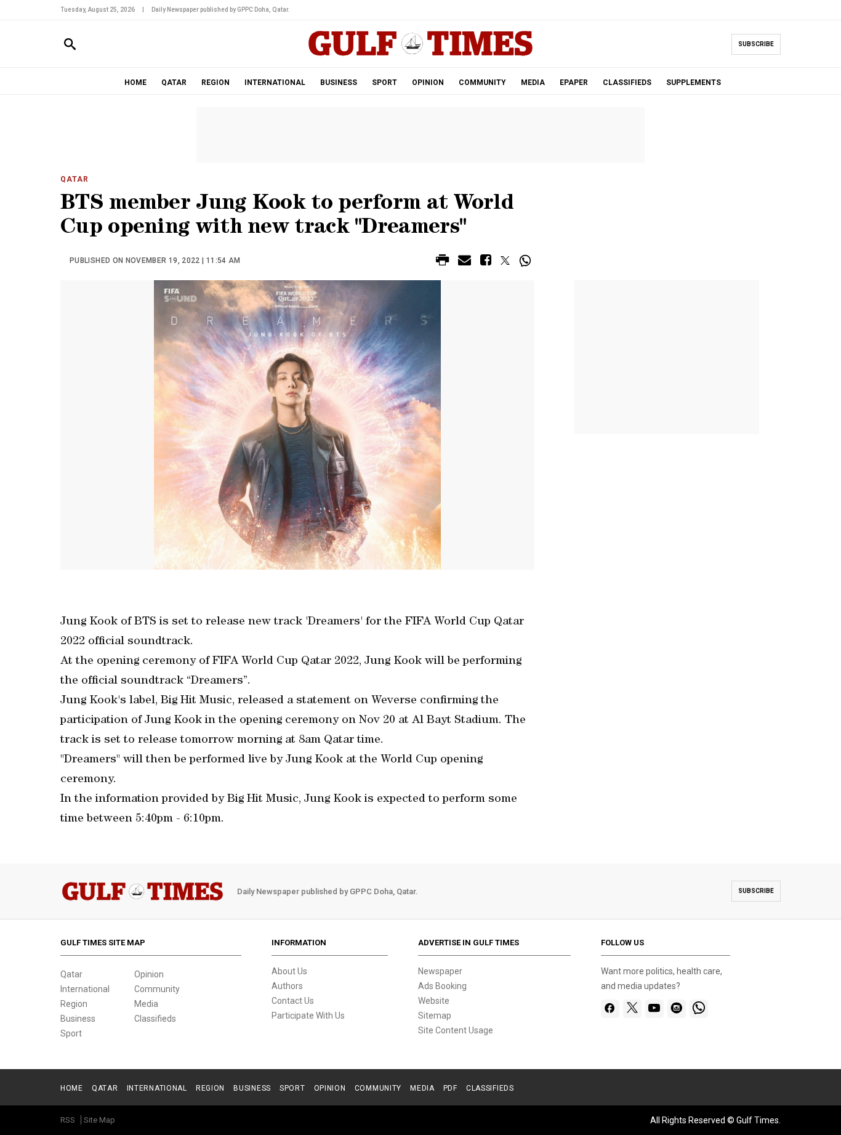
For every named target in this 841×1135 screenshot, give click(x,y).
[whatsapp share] (526, 260)
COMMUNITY (482, 82)
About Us (289, 971)
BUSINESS (338, 82)
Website (433, 1001)
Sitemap (434, 1015)
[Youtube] (654, 1009)
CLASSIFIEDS (627, 82)
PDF (450, 1088)
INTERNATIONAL (274, 82)
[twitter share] (505, 260)
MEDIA (533, 82)
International (85, 989)
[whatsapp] (699, 1009)
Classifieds (155, 1019)
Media (146, 1004)
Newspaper (440, 971)
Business (77, 1019)
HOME (135, 82)
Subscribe (756, 44)
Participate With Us (308, 1015)
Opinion (149, 974)
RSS (67, 1120)
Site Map (99, 1120)
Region (73, 1004)
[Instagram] (676, 1009)
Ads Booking (442, 986)
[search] (69, 45)
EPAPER (574, 82)
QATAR (174, 82)
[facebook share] (485, 262)
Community (157, 989)
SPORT (384, 82)
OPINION (428, 82)
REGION (215, 82)
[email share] (464, 262)
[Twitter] (632, 1009)
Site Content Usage (455, 1030)
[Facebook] (610, 1009)
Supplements (693, 82)
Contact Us (293, 1001)
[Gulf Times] (420, 55)
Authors (287, 986)
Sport (71, 1033)
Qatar (74, 179)
